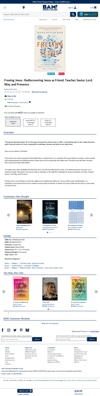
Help (76, 19)
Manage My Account (80, 352)
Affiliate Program (30, 352)
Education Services (31, 356)
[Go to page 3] (50, 232)
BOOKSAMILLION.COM (47, 380)
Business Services (31, 354)
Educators (43, 19)
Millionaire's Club (89, 19)
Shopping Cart (78, 356)
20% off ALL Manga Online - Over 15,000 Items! (51, 2)
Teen (6, 356)
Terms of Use (71, 380)
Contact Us (51, 358)
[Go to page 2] (49, 232)
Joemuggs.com (61, 380)
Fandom (8, 364)
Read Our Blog (52, 360)
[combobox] (40, 14)
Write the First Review (39, 92)
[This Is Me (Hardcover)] (50, 288)
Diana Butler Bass (11, 89)
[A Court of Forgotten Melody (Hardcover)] (79, 288)
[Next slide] (91, 215)
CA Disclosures (82, 380)
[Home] (50, 7)
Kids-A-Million (10, 354)
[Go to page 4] (52, 232)
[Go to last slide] (8, 215)
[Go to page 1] (47, 232)
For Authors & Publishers (55, 356)
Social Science (17, 266)
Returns (76, 362)
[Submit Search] (73, 14)
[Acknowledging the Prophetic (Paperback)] (24, 212)
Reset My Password (80, 354)
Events (54, 19)
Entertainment (10, 360)
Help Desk (77, 350)
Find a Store (51, 350)
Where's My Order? (80, 360)
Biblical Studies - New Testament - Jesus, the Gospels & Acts (41, 268)
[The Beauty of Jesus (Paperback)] (50, 212)
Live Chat (95, 331)
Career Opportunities (54, 354)
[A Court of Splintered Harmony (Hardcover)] (21, 288)
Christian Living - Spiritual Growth (32, 263)
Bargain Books (10, 358)
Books (7, 263)
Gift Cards (66, 19)
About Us (50, 352)
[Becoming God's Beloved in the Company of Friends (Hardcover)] (76, 212)
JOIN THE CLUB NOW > (12, 374)
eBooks (7, 352)
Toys (6, 362)
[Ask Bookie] (87, 14)
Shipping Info (78, 358)
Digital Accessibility (53, 362)
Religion (14, 263)
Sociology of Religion (31, 266)
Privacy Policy (92, 380)
